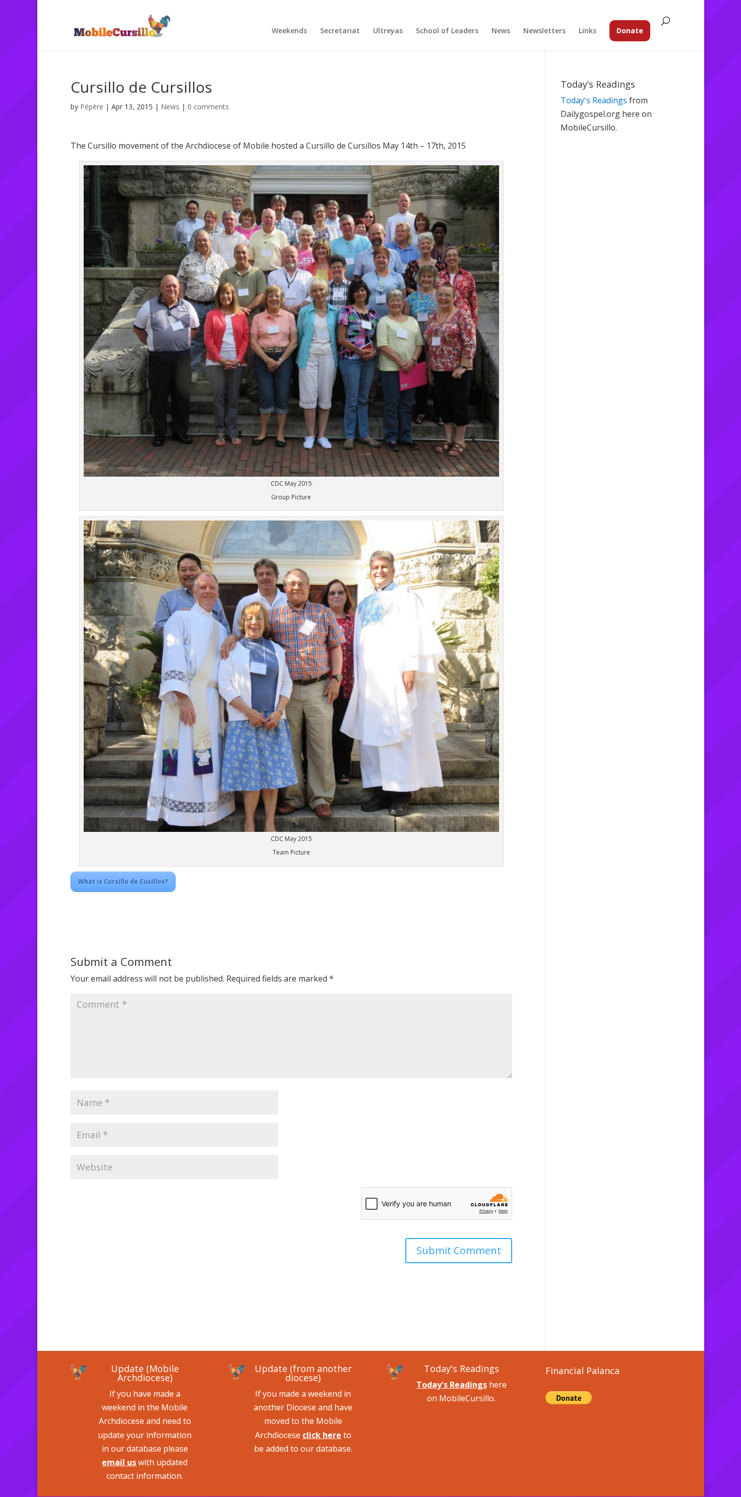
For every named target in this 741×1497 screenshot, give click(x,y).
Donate (629, 30)
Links (587, 31)
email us (119, 1462)
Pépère (91, 106)
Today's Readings (594, 100)
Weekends (289, 31)
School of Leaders (447, 31)
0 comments (208, 106)
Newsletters (544, 31)
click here (321, 1435)
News (500, 31)
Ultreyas (388, 31)
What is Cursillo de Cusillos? (123, 881)
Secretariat (340, 31)
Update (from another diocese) (303, 1373)
